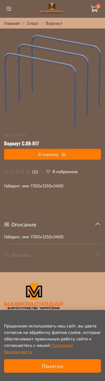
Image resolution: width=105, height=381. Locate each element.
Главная (12, 23)
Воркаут (54, 23)
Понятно (52, 366)
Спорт (33, 23)
